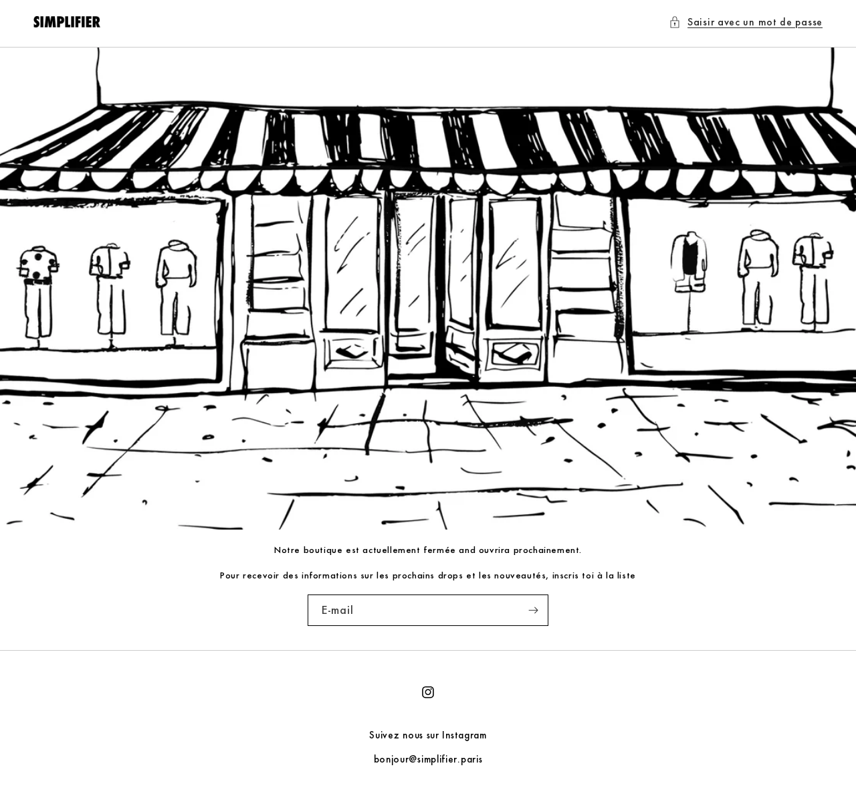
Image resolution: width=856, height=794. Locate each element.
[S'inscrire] (533, 610)
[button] (746, 21)
